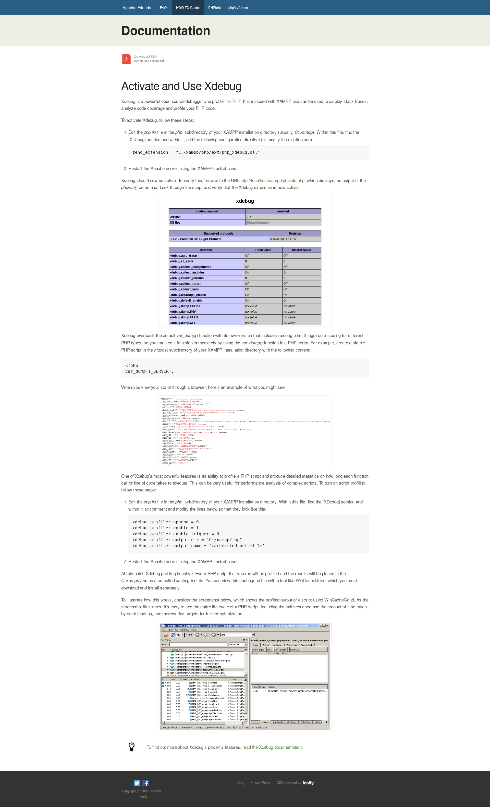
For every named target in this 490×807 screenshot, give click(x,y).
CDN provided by (289, 782)
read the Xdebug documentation (271, 747)
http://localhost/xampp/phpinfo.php (272, 180)
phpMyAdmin (238, 7)
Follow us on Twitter (137, 783)
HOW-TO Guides (188, 7)
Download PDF (149, 58)
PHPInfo (214, 7)
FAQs (164, 7)
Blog (241, 782)
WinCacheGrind (310, 580)
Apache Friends (136, 7)
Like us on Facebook (145, 783)
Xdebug (128, 101)
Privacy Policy (260, 782)
